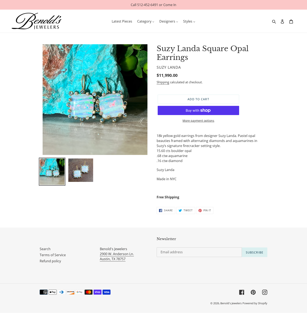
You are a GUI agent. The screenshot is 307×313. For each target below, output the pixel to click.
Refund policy (50, 261)
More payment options (198, 121)
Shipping (163, 82)
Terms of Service (53, 255)
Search (45, 249)
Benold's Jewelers (231, 303)
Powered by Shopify (254, 303)
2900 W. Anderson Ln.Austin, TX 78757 (117, 256)
